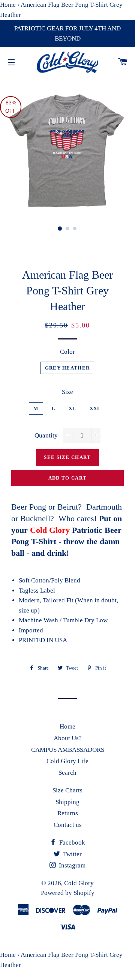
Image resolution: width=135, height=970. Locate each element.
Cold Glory (79, 883)
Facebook (71, 842)
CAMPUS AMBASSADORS (67, 749)
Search (67, 772)
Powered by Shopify (67, 892)
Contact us (68, 824)
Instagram (71, 865)
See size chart (67, 457)
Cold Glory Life (67, 761)
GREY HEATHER (67, 368)
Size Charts (67, 790)
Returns (67, 813)
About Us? (68, 738)
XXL (95, 408)
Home (8, 4)
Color (67, 351)
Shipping (68, 802)
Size (67, 391)
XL (72, 408)
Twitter (72, 854)
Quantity (46, 435)
